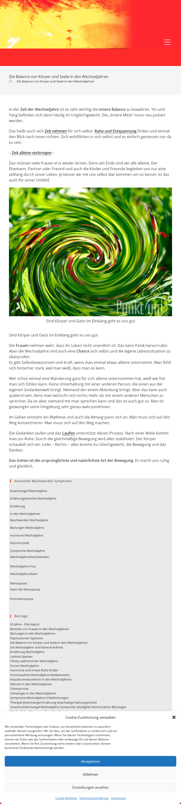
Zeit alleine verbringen (32, 152)
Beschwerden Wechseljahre (29, 520)
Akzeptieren (90, 761)
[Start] (10, 81)
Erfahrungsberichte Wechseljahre (33, 498)
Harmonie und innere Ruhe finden (34, 670)
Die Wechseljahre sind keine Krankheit (36, 647)
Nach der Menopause (25, 589)
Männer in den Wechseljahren (31, 684)
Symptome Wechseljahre (27, 551)
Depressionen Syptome (26, 638)
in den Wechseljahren (25, 514)
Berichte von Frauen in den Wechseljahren (39, 629)
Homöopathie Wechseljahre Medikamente (40, 675)
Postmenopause (21, 599)
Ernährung (17, 506)
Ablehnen (90, 774)
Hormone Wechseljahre (26, 535)
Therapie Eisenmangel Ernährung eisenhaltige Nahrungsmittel (53, 702)
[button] (174, 717)
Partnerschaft (19, 543)
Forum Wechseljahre (24, 666)
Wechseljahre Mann (24, 574)
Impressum (118, 798)
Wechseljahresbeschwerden (29, 557)
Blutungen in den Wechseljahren (32, 633)
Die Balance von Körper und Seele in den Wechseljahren (55, 81)
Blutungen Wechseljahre (27, 527)
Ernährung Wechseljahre (27, 652)
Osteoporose (19, 688)
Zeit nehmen (56, 131)
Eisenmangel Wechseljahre (28, 491)
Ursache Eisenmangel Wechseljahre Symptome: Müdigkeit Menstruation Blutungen (68, 707)
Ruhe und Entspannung (115, 131)
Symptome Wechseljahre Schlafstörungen (39, 698)
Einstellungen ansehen (90, 787)
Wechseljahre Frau (23, 566)
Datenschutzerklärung (94, 798)
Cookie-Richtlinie (66, 798)
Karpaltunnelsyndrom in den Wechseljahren (41, 679)
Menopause (18, 583)
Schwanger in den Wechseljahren (33, 693)
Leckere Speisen (21, 656)
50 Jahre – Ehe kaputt (25, 624)
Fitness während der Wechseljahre (34, 661)
